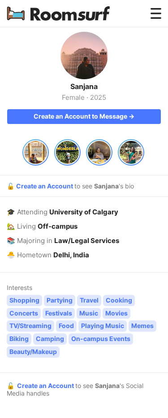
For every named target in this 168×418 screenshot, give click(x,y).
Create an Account (45, 186)
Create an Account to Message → (84, 116)
